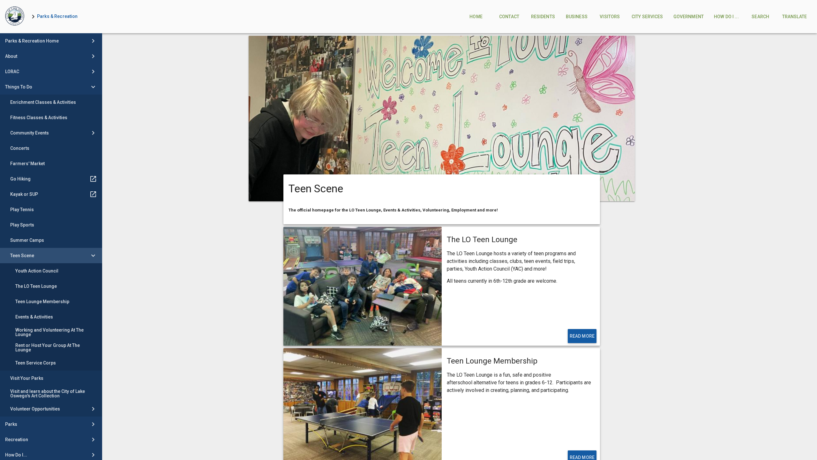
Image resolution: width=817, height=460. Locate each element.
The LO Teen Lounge (36, 286)
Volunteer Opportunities (35, 408)
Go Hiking (20, 178)
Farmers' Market (27, 163)
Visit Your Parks (26, 378)
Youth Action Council (36, 270)
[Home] (15, 16)
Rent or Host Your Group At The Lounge (47, 347)
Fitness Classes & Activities (38, 117)
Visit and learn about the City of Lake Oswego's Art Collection (47, 393)
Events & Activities (34, 316)
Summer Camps (27, 240)
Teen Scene (22, 255)
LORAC (12, 71)
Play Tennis (22, 209)
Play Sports (22, 224)
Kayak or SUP (24, 194)
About (11, 56)
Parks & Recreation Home (32, 40)
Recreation (16, 439)
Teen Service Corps (35, 362)
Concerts (19, 148)
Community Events (29, 132)
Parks (11, 424)
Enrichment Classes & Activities (43, 102)
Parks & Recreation (57, 16)
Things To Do (18, 86)
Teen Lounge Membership (42, 301)
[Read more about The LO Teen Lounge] (362, 286)
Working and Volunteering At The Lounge (49, 332)
